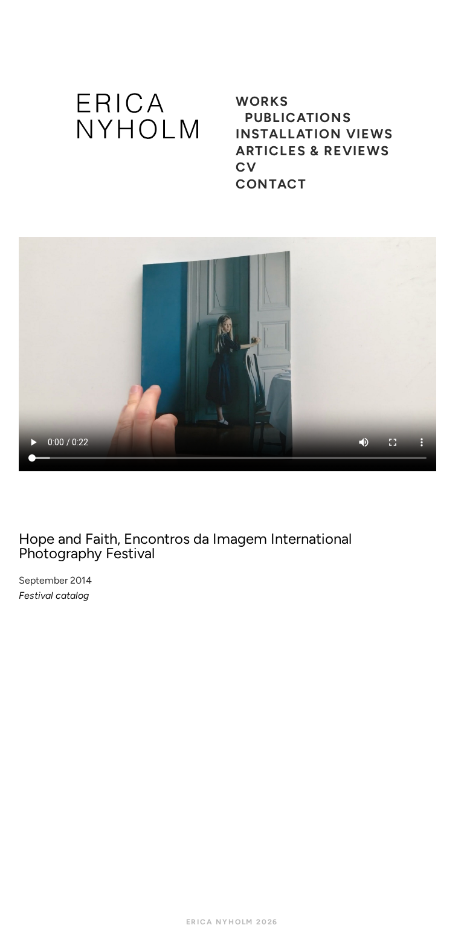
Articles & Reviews (313, 150)
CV (246, 167)
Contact (271, 184)
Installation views (314, 133)
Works (262, 101)
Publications (298, 117)
